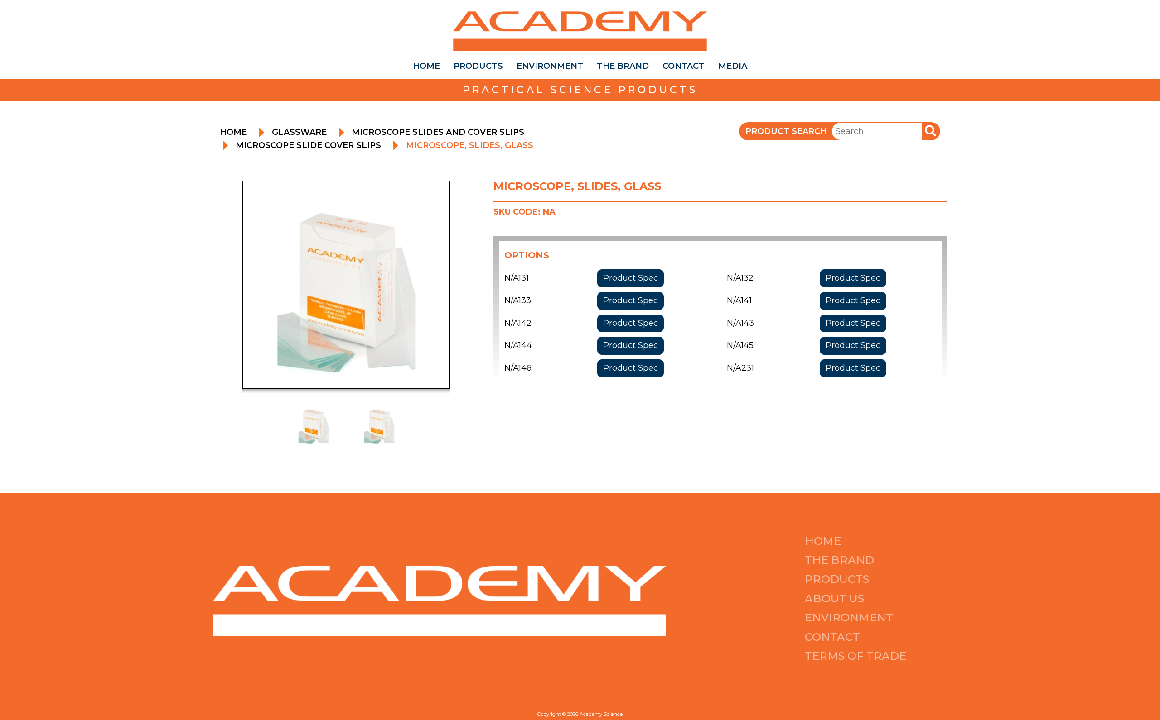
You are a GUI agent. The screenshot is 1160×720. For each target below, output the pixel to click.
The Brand (623, 66)
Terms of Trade (855, 656)
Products (478, 66)
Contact (683, 66)
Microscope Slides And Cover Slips (438, 132)
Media (732, 66)
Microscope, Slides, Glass (469, 145)
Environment (550, 66)
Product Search (786, 131)
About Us (834, 598)
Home (426, 66)
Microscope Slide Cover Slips (308, 145)
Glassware (299, 132)
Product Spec (630, 278)
